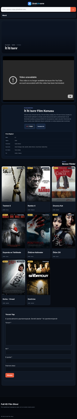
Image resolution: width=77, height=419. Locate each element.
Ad (7, 349)
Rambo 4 (31, 206)
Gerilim (13, 44)
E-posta (8, 357)
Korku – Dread (9, 299)
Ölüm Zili (57, 252)
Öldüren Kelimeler (35, 252)
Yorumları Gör (40, 126)
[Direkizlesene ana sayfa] (38, 3)
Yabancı (20, 153)
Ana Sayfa (7, 44)
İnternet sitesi (10, 366)
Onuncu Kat (58, 206)
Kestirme (31, 299)
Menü (4, 15)
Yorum (8, 323)
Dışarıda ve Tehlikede (12, 252)
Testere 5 (7, 206)
